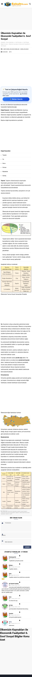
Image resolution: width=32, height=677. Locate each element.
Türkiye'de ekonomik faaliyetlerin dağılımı (10, 512)
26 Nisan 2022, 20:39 (15, 567)
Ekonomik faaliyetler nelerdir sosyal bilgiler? (17, 511)
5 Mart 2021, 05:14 (15, 575)
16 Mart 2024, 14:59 (15, 558)
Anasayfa (3, 42)
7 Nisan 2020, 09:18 (15, 615)
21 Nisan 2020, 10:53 (15, 598)
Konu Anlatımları (10, 42)
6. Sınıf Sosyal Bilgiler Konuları (10, 49)
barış (10, 622)
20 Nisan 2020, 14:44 (15, 606)
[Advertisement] (16, 70)
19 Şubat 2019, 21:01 (15, 623)
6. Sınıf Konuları (18, 42)
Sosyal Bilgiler (24, 49)
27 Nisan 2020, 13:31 (15, 585)
